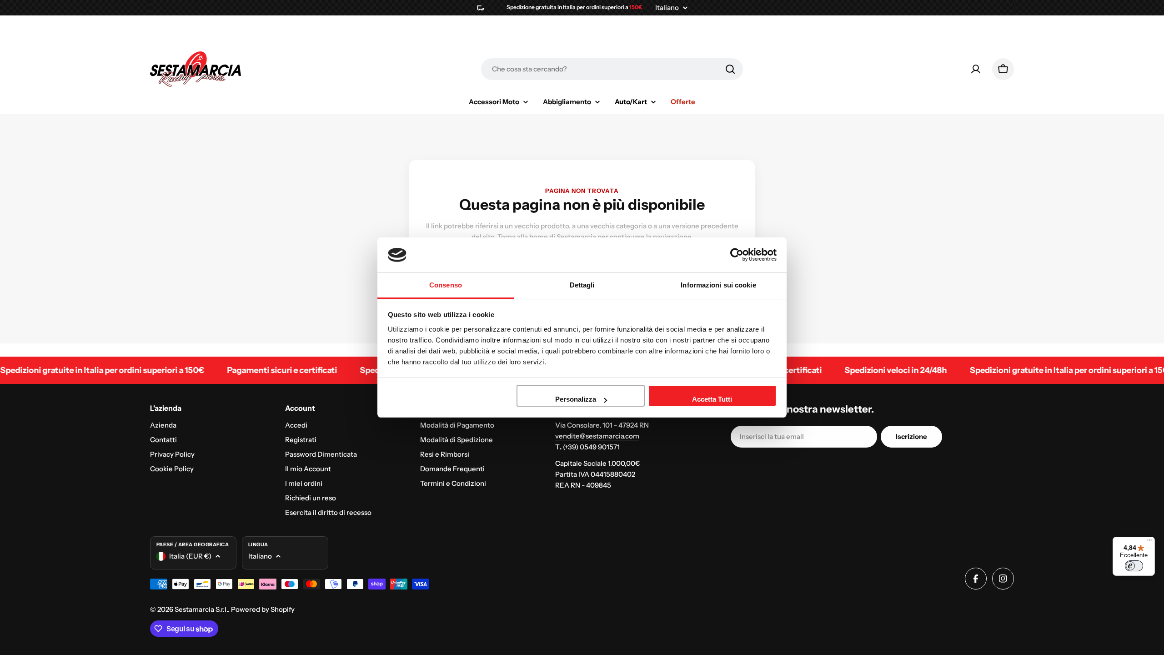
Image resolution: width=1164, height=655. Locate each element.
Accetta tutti (712, 399)
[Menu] (1149, 542)
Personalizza (575, 399)
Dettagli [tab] (582, 285)
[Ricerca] (730, 69)
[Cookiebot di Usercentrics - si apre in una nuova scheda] (737, 255)
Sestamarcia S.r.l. (201, 609)
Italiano (667, 7)
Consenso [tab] (445, 285)
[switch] (1134, 565)
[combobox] (612, 69)
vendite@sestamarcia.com (597, 436)
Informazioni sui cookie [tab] (718, 285)
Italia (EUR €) (190, 556)
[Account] (975, 69)
